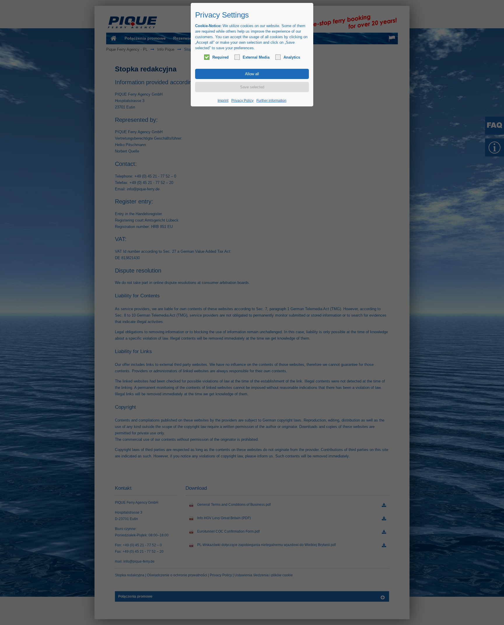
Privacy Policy (242, 101)
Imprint (223, 101)
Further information (271, 101)
